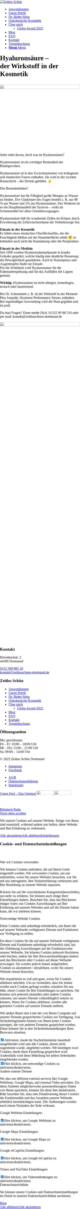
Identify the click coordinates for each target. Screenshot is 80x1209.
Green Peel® (17, 693)
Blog (12, 712)
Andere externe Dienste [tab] (16, 1071)
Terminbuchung (19, 723)
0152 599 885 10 (11, 668)
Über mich (16, 704)
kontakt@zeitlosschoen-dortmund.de (24, 672)
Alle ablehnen (31, 835)
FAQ (12, 716)
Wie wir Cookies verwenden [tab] (19, 862)
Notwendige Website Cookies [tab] (20, 918)
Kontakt (14, 720)
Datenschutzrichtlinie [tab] (14, 1185)
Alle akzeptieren (11, 835)
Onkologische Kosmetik (25, 700)
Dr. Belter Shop (19, 697)
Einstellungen (50, 835)
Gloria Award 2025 (30, 28)
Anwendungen (19, 689)
